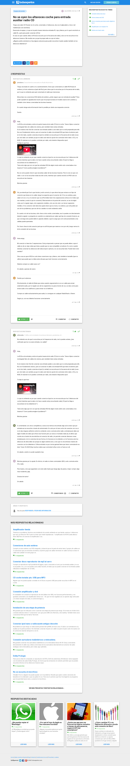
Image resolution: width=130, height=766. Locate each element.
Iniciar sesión (95, 2)
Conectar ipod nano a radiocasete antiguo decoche (35, 624)
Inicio (12, 757)
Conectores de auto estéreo (25, 545)
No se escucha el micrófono (25, 672)
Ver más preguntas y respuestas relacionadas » (46, 688)
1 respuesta (19, 540)
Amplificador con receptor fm (100, 26)
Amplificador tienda (21, 529)
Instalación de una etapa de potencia (29, 608)
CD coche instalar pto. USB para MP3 (29, 577)
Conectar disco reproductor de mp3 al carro (32, 561)
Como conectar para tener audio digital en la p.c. (103, 22)
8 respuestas (19, 572)
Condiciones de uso (41, 757)
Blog (29, 757)
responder (29, 510)
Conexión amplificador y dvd (25, 592)
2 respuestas (19, 666)
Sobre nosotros (18, 757)
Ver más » (111, 34)
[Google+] (25, 760)
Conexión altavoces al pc (98, 14)
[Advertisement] (46, 53)
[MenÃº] (13, 2)
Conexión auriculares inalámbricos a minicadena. (34, 640)
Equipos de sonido (19, 11)
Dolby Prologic (19, 656)
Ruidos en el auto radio (98, 30)
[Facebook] (23, 760)
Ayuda (25, 757)
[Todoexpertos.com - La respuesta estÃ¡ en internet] (25, 2)
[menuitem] (24, 63)
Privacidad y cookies (53, 757)
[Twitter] (20, 760)
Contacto (33, 757)
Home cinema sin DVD (98, 17)
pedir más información (42, 510)
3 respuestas (19, 602)
